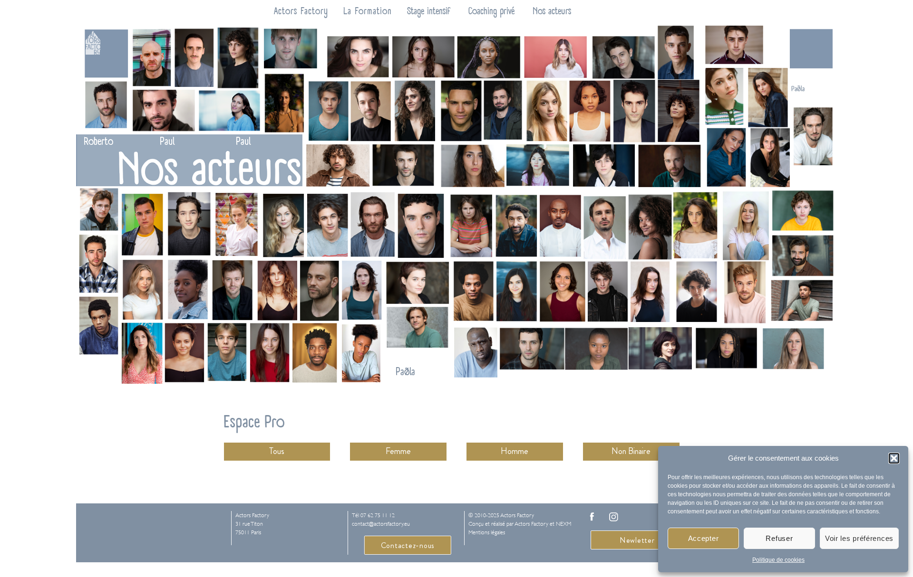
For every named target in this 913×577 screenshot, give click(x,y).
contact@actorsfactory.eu (381, 523)
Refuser (779, 538)
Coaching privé (491, 11)
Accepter (703, 538)
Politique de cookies (778, 560)
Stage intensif (428, 11)
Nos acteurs (552, 11)
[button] (894, 458)
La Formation (367, 11)
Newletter (637, 540)
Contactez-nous (408, 545)
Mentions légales (486, 532)
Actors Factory (301, 11)
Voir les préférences (859, 538)
